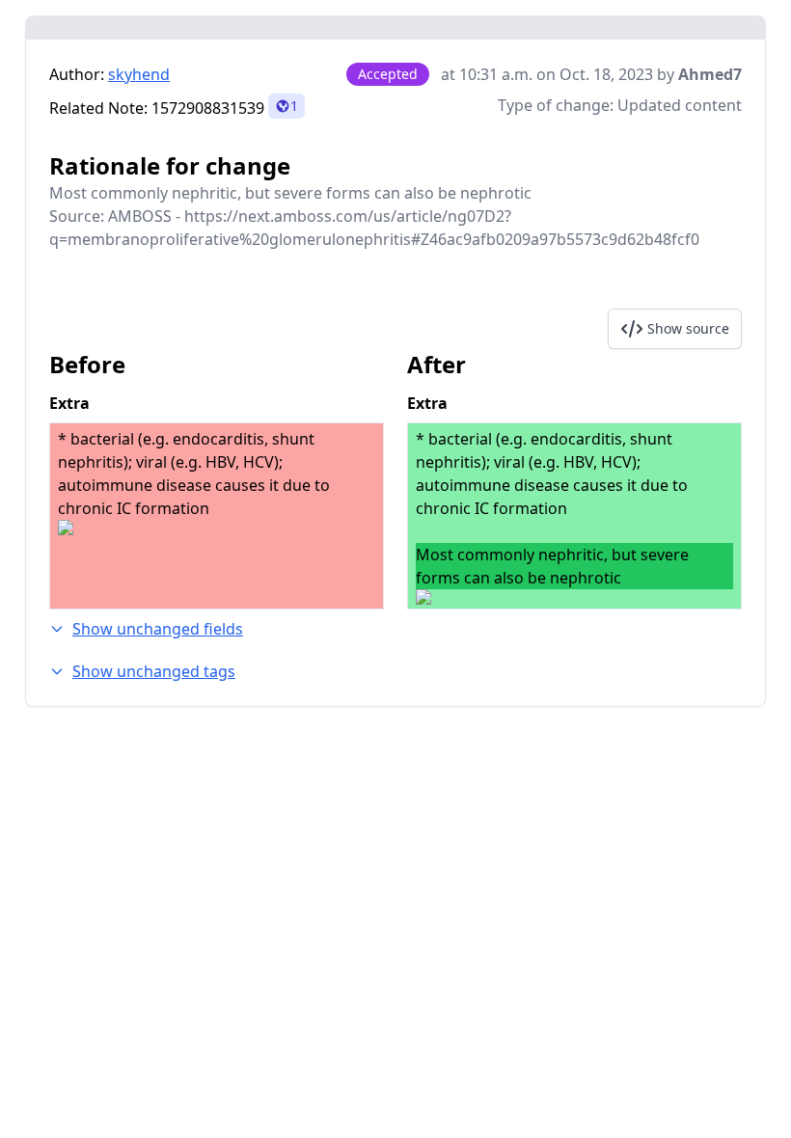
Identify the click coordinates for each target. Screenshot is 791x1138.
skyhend (139, 74)
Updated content (679, 105)
